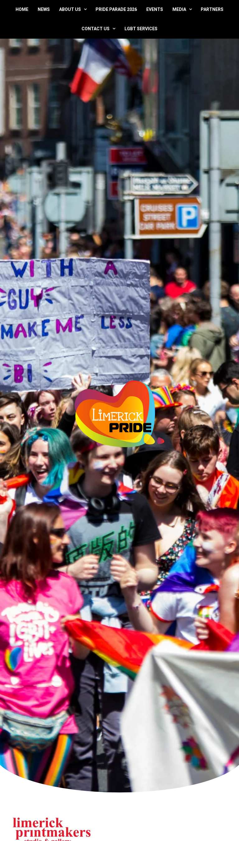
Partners (212, 9)
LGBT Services (140, 28)
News (44, 9)
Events (154, 9)
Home (22, 9)
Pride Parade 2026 (116, 9)
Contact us (96, 28)
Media (179, 9)
